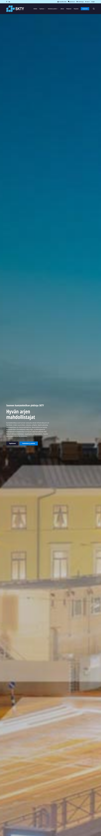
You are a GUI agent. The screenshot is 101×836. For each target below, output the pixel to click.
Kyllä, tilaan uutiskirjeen (86, 827)
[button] (12, 443)
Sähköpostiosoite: (84, 815)
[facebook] (6, 1)
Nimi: (80, 821)
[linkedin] (9, 1)
